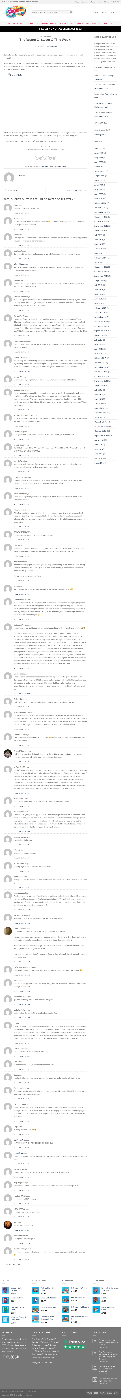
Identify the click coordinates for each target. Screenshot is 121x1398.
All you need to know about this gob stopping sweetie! (108, 1342)
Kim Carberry (100, 103)
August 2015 (99, 440)
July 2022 (98, 148)
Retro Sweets (30, 24)
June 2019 (98, 239)
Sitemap (29, 1395)
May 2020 (98, 189)
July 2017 (98, 340)
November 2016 (101, 372)
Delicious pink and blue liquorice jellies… (108, 1379)
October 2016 (100, 376)
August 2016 (99, 385)
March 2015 (99, 463)
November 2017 (101, 321)
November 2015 (101, 426)
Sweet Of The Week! (74, 190)
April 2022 (98, 162)
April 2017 (98, 349)
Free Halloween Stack (104, 86)
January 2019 (99, 262)
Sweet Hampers (77, 24)
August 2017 (99, 335)
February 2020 (100, 203)
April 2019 (98, 249)
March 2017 (99, 353)
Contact (84, 2)
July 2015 (98, 444)
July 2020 (98, 180)
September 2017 (101, 330)
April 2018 (98, 299)
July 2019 (98, 235)
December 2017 (101, 317)
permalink (62, 166)
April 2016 (98, 403)
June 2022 (98, 153)
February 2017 (100, 358)
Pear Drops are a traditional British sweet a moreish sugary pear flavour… (108, 1355)
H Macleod (18, 1153)
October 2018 (100, 271)
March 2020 (99, 198)
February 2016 (100, 413)
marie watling (19, 1140)
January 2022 (99, 171)
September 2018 (101, 276)
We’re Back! (12, 190)
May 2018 (98, 294)
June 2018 (98, 289)
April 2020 (98, 194)
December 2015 (101, 422)
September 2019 (101, 226)
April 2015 (98, 458)
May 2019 (98, 244)
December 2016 (101, 367)
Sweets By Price (47, 24)
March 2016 (99, 408)
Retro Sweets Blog (107, 24)
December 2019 (101, 212)
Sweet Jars (91, 24)
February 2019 (100, 258)
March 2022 (99, 166)
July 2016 (98, 390)
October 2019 (100, 221)
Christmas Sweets (14, 24)
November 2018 (101, 267)
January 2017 (99, 362)
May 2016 (98, 399)
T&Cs (99, 2)
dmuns (55, 46)
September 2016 (101, 381)
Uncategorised (100, 134)
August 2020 (99, 176)
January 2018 (99, 312)
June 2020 (98, 185)
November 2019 (101, 217)
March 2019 (99, 253)
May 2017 (98, 344)
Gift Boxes (63, 24)
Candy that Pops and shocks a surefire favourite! (107, 1368)
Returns (92, 2)
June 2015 (98, 449)
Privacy (106, 2)
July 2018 (98, 285)
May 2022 (98, 157)
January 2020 (99, 207)
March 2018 (99, 303)
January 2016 (99, 417)
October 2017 (100, 326)
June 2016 (98, 394)
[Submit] (71, 12)
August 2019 (99, 230)
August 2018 (99, 280)
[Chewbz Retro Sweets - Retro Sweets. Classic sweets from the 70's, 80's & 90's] (14, 12)
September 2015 (101, 435)
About (77, 2)
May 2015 (98, 453)
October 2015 (100, 431)
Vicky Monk (19, 264)
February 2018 (100, 308)
